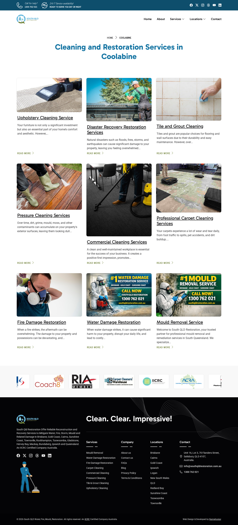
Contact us (127, 457)
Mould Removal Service (180, 322)
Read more (24, 153)
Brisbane (155, 452)
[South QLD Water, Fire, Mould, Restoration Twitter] (196, 5)
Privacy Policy (128, 473)
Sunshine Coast (158, 493)
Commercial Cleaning (97, 473)
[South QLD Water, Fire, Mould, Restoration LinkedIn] (219, 5)
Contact (216, 19)
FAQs (124, 462)
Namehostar (215, 519)
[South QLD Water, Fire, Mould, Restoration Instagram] (202, 5)
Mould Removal (94, 452)
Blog (123, 468)
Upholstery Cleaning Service (45, 117)
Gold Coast (156, 462)
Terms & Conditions (131, 478)
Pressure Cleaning (96, 478)
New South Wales (159, 478)
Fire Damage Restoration (41, 322)
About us (126, 452)
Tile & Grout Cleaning (97, 483)
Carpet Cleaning (94, 468)
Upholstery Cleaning (97, 488)
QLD (152, 483)
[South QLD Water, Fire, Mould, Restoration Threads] (208, 5)
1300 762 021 (31, 7)
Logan (153, 473)
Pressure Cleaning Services (43, 215)
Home (148, 19)
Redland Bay (157, 488)
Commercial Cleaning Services (117, 242)
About (161, 19)
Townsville (156, 503)
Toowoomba (157, 498)
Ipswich (154, 468)
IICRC (87, 519)
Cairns (153, 457)
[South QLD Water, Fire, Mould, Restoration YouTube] (214, 5)
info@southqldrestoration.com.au (202, 466)
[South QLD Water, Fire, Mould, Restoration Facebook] (191, 5)
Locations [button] (196, 19)
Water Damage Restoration (113, 322)
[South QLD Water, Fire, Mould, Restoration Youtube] (43, 455)
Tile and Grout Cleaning (180, 126)
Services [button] (175, 19)
